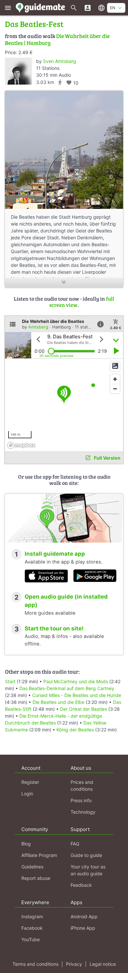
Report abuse (35, 878)
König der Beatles (75, 729)
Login (27, 793)
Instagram (32, 916)
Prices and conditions (82, 785)
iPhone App (83, 928)
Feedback (81, 885)
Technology (83, 812)
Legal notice (103, 964)
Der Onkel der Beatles (83, 709)
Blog (26, 843)
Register (30, 782)
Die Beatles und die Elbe (58, 702)
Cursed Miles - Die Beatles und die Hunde (76, 695)
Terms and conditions (35, 964)
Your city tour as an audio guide (88, 870)
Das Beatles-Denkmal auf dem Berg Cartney (66, 688)
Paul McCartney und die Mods (75, 681)
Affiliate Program (39, 855)
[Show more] (64, 283)
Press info (81, 800)
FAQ (75, 843)
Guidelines (32, 866)
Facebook (32, 928)
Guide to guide (86, 855)
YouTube (30, 939)
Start (10, 681)
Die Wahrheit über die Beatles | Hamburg (57, 39)
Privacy (74, 964)
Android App (84, 916)
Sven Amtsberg (59, 61)
